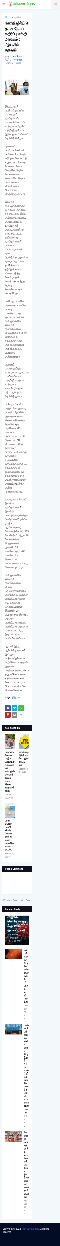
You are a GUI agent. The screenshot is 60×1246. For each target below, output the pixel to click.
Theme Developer (23, 1235)
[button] (4, 4)
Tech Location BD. (30, 1228)
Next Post (25, 900)
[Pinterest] (8, 715)
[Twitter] (14, 708)
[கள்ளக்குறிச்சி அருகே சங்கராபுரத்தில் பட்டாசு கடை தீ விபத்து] (13, 954)
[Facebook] (8, 708)
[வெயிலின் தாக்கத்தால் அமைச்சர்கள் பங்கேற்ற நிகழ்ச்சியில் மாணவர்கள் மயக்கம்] (13, 1136)
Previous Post (10, 900)
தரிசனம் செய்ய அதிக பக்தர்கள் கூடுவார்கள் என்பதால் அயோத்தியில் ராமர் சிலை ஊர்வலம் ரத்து (10, 771)
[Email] (14, 715)
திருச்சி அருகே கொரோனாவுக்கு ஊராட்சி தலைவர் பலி (17, 921)
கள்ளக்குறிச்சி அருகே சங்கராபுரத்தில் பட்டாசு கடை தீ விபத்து (26, 976)
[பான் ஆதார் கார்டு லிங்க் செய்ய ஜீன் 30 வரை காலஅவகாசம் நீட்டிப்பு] (10, 810)
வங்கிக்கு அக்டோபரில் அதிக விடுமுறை (24, 758)
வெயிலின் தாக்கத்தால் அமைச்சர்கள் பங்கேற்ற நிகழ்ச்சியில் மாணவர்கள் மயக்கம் (26, 1164)
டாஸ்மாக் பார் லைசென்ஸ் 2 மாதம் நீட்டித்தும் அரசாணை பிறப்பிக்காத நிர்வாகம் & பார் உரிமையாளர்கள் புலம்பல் (26, 1069)
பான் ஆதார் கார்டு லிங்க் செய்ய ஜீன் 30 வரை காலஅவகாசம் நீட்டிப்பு (9, 835)
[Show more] (21, 715)
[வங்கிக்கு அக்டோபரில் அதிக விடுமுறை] (24, 741)
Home (8, 17)
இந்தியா (18, 17)
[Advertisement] (47, 24)
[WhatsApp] (21, 708)
